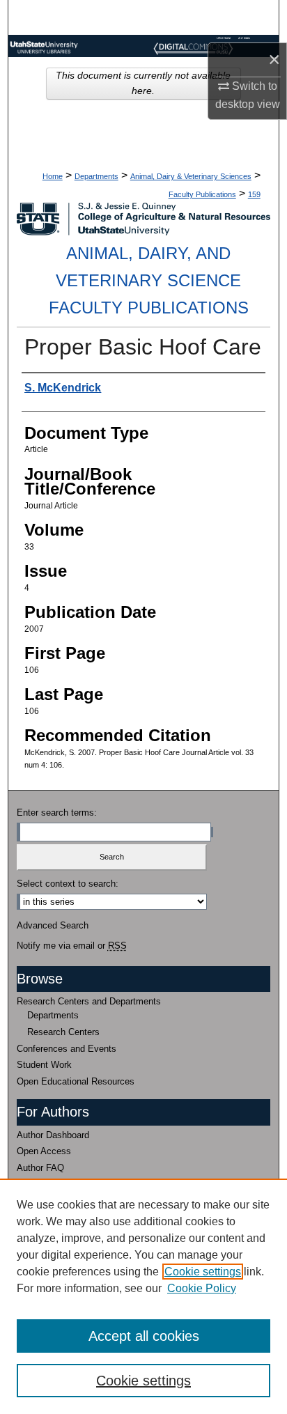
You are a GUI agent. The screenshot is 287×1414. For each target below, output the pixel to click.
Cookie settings (202, 1271)
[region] (143, 1296)
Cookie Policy (201, 1288)
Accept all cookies (143, 1336)
